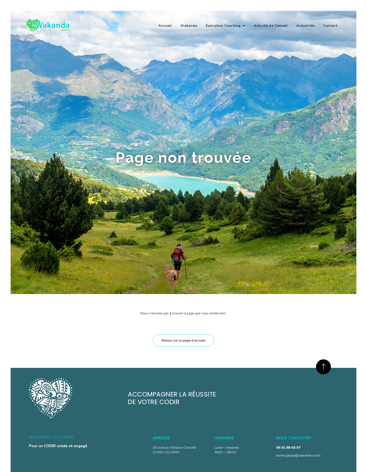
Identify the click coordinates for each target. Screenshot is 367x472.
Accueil (165, 25)
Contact (330, 25)
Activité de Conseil (271, 25)
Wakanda (188, 25)
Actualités (305, 25)
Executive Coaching (223, 25)
